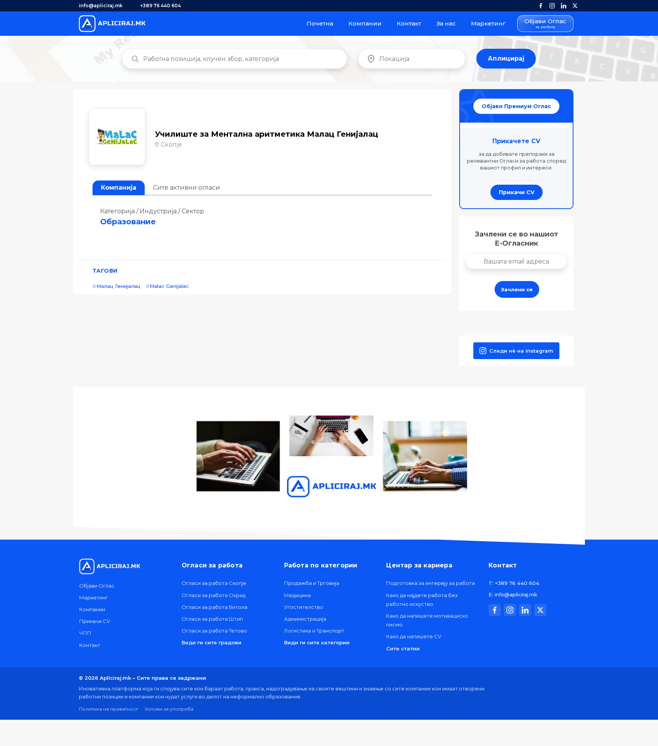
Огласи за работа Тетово (214, 631)
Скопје (171, 144)
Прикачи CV (516, 192)
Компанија (118, 187)
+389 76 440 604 (160, 5)
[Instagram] (552, 6)
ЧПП (85, 633)
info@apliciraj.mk (101, 5)
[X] (575, 6)
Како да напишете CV (413, 636)
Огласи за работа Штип (212, 619)
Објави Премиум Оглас (516, 106)
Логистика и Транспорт (314, 631)
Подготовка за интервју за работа (430, 583)
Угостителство (303, 607)
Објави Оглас (545, 24)
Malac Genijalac (169, 286)
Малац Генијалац (118, 286)
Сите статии (403, 648)
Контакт (409, 23)
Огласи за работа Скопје (214, 583)
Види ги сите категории (317, 642)
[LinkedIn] (563, 6)
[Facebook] (541, 6)
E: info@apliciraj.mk (513, 594)
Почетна (320, 23)
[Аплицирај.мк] (112, 23)
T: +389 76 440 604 (514, 583)
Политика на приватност (108, 709)
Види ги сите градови (211, 642)
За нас (446, 23)
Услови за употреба (169, 709)
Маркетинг (488, 23)
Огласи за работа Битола (215, 607)
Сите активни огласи (186, 187)
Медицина (297, 595)
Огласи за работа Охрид (214, 595)
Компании (365, 23)
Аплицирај (506, 58)
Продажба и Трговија (311, 583)
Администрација (305, 619)
